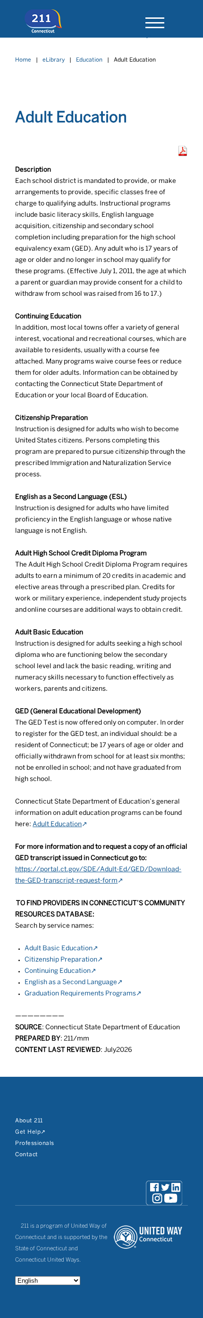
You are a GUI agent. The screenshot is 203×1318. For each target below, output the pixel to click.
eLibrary (53, 60)
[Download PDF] (183, 154)
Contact (26, 1154)
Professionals (34, 1143)
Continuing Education (58, 971)
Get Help (28, 1132)
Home (23, 60)
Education (89, 60)
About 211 (29, 1120)
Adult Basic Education (59, 949)
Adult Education (57, 824)
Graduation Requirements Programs (80, 994)
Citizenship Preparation (61, 960)
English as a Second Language (71, 982)
